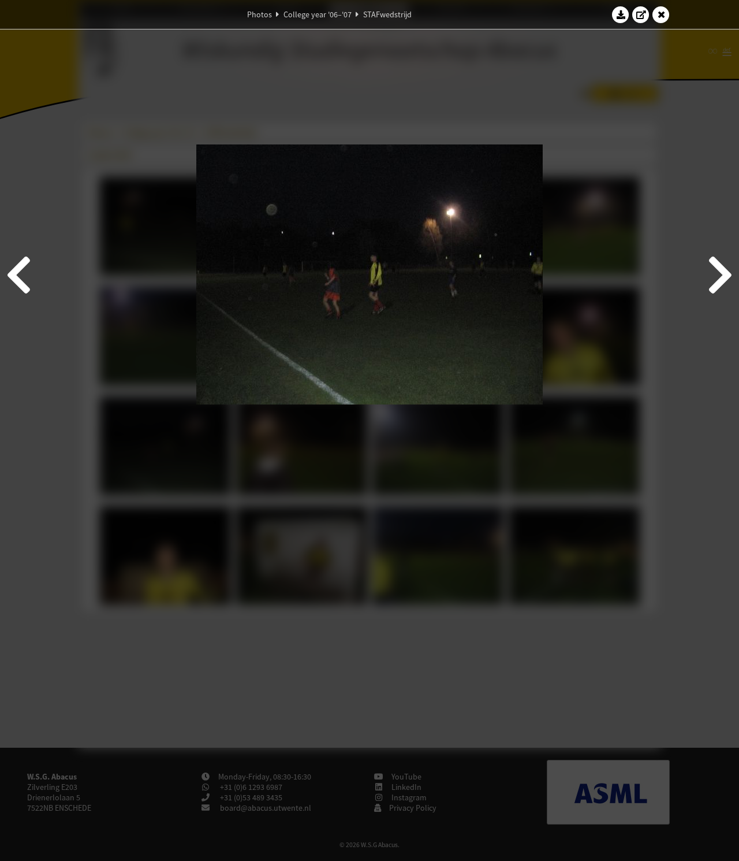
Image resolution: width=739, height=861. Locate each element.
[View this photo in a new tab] (641, 14)
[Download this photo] (620, 14)
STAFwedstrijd (387, 14)
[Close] (661, 14)
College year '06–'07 (317, 14)
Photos (259, 14)
